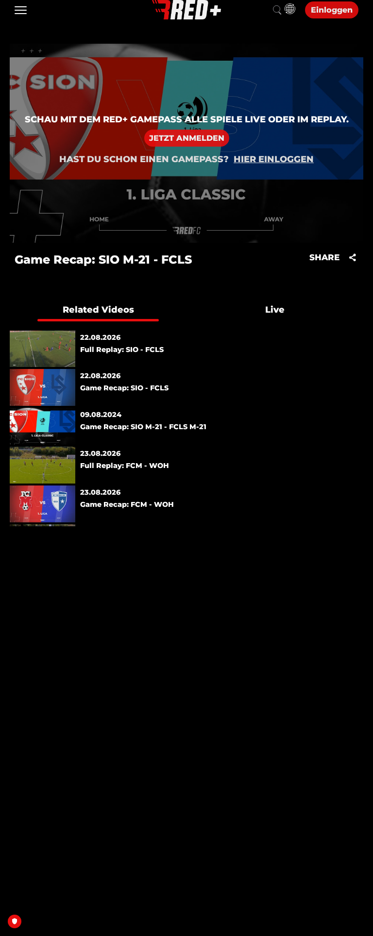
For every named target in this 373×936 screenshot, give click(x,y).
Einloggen (332, 10)
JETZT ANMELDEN (186, 138)
